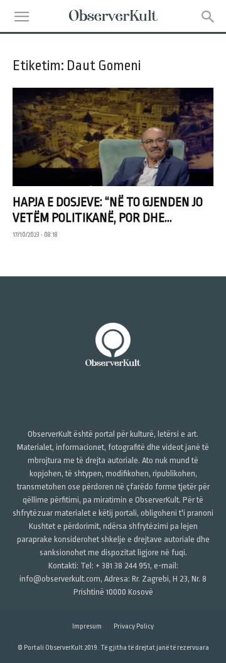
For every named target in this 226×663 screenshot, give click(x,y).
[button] (21, 17)
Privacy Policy (134, 626)
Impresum (87, 626)
